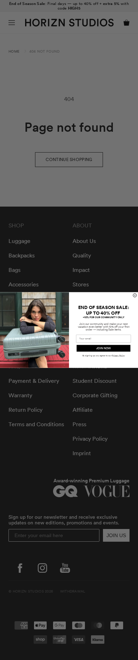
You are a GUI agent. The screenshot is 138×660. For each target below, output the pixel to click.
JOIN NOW (103, 348)
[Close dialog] (135, 295)
